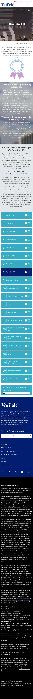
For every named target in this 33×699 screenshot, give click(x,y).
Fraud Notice (5, 458)
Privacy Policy (6, 448)
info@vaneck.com (24, 669)
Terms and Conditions (8, 451)
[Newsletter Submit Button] (30, 435)
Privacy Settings (7, 465)
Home (3, 441)
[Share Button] (26, 5)
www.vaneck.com (22, 598)
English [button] (28, 1)
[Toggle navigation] (30, 5)
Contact (4, 444)
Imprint (3, 461)
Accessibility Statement (9, 454)
